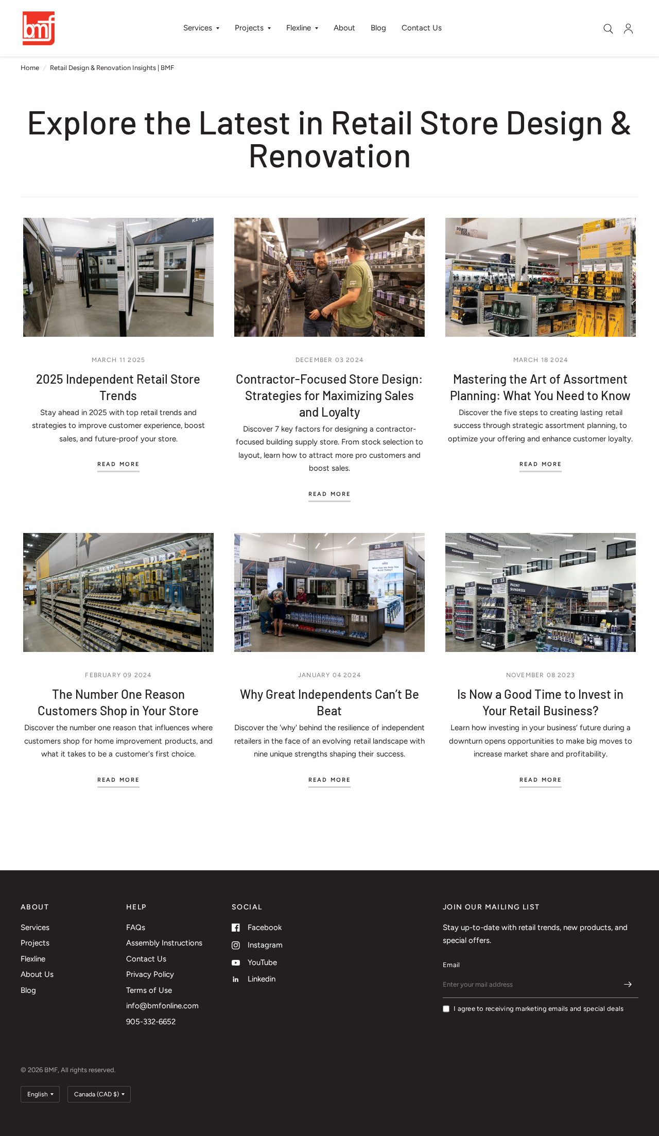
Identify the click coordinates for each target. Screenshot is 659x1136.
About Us (37, 974)
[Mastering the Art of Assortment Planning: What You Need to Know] (540, 277)
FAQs (135, 927)
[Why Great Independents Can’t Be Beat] (329, 592)
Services (197, 27)
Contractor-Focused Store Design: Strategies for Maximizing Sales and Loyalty (329, 395)
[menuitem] (201, 28)
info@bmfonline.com (162, 1005)
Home (30, 68)
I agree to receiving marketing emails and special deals (538, 1008)
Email (451, 965)
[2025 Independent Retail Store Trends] (118, 277)
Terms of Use (149, 990)
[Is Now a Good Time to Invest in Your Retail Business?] (540, 592)
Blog (378, 27)
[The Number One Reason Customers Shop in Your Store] (118, 592)
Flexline (298, 27)
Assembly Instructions (164, 943)
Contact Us (422, 27)
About (344, 27)
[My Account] (628, 28)
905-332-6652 (151, 1021)
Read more (118, 464)
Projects (249, 27)
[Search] (608, 29)
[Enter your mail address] (628, 984)
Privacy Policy (150, 974)
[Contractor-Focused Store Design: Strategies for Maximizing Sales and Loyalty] (329, 277)
